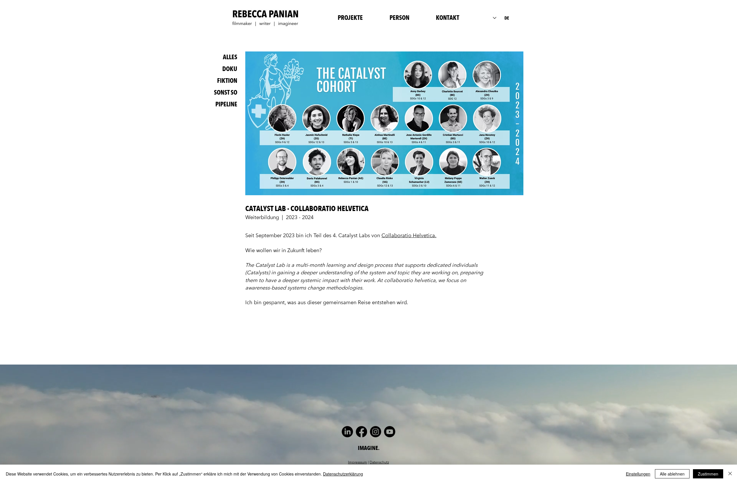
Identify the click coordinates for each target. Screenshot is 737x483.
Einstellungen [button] (638, 474)
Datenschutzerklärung (343, 474)
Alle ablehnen (672, 474)
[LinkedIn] (347, 431)
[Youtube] (389, 431)
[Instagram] (375, 431)
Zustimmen (708, 474)
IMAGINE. (368, 448)
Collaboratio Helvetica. (408, 235)
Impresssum (357, 462)
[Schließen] (730, 473)
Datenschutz (379, 462)
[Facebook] (361, 431)
